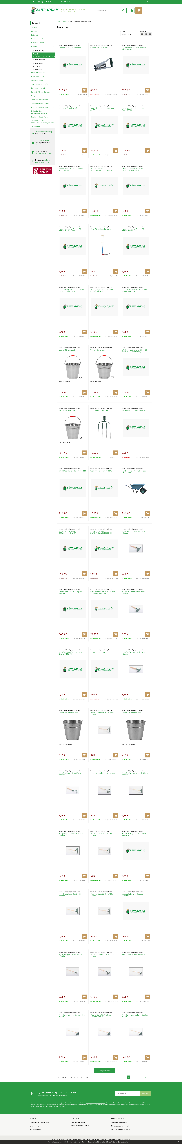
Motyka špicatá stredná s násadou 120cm (100, 1016)
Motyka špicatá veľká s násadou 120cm (135, 1016)
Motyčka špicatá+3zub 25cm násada (133, 653)
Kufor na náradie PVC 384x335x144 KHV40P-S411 (69, 532)
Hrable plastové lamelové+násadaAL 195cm (101, 169)
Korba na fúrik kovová (68, 108)
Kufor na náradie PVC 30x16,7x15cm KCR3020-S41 (101, 532)
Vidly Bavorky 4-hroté (99, 410)
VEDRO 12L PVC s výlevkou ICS (134, 410)
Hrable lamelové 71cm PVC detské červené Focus (133, 169)
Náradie (65, 21)
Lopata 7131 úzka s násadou (70, 48)
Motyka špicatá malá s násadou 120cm (72, 1016)
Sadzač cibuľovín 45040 (99, 48)
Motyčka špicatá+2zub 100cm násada (102, 895)
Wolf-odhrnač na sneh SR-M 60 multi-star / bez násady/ (134, 351)
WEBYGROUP (126, 1140)
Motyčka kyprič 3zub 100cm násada (70, 955)
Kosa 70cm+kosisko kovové (101, 229)
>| (149, 1077)
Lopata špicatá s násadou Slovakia (132, 895)
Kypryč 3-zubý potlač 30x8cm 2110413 (134, 834)
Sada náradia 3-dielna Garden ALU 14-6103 (102, 109)
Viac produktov (104, 1071)
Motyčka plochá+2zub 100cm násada (102, 834)
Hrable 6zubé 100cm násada (133, 954)
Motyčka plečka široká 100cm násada (102, 955)
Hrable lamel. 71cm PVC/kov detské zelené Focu (101, 290)
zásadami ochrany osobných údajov (95, 1103)
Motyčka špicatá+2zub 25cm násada (102, 713)
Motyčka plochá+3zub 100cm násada (71, 834)
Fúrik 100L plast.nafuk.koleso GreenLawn (134, 472)
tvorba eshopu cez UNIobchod (96, 1140)
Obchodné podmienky (119, 1123)
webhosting (110, 1140)
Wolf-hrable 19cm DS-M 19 (101, 471)
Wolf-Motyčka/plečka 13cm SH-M (72, 471)
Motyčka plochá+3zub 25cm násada (133, 532)
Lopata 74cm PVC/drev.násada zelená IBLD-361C (134, 290)
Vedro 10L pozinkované (68, 712)
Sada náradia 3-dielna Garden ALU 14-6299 (71, 169)
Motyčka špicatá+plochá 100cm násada (135, 774)
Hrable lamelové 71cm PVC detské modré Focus (70, 230)
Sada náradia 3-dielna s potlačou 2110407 (72, 593)
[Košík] (139, 10)
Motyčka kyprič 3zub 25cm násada (70, 774)
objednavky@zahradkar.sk (49, 2)
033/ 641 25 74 (65, 2)
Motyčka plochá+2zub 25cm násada (133, 593)
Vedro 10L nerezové (67, 350)
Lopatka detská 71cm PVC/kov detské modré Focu (71, 290)
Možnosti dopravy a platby (120, 1126)
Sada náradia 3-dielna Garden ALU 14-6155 (134, 109)
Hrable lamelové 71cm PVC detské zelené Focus (133, 230)
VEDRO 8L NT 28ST (98, 652)
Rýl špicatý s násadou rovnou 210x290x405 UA (134, 49)
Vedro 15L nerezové (67, 410)
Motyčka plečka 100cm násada (102, 773)
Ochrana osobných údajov (120, 1129)
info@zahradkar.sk (82, 1125)
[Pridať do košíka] (84, 90)
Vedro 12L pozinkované (131, 712)
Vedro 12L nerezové (98, 350)
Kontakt (149, 2)
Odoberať (145, 1093)
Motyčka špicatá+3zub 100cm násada (71, 895)
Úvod (34, 2)
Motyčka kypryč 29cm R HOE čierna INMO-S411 (70, 653)
